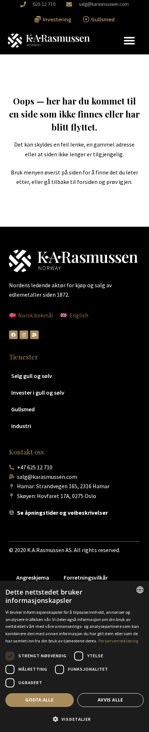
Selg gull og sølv (31, 375)
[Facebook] (13, 334)
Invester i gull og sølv (37, 392)
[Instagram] (24, 334)
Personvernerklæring (118, 640)
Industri (21, 425)
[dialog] (74, 656)
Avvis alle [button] (110, 700)
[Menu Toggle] (129, 40)
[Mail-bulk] (34, 334)
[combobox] (140, 589)
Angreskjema (32, 577)
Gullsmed (23, 409)
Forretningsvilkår (86, 577)
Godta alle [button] (39, 700)
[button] (74, 719)
